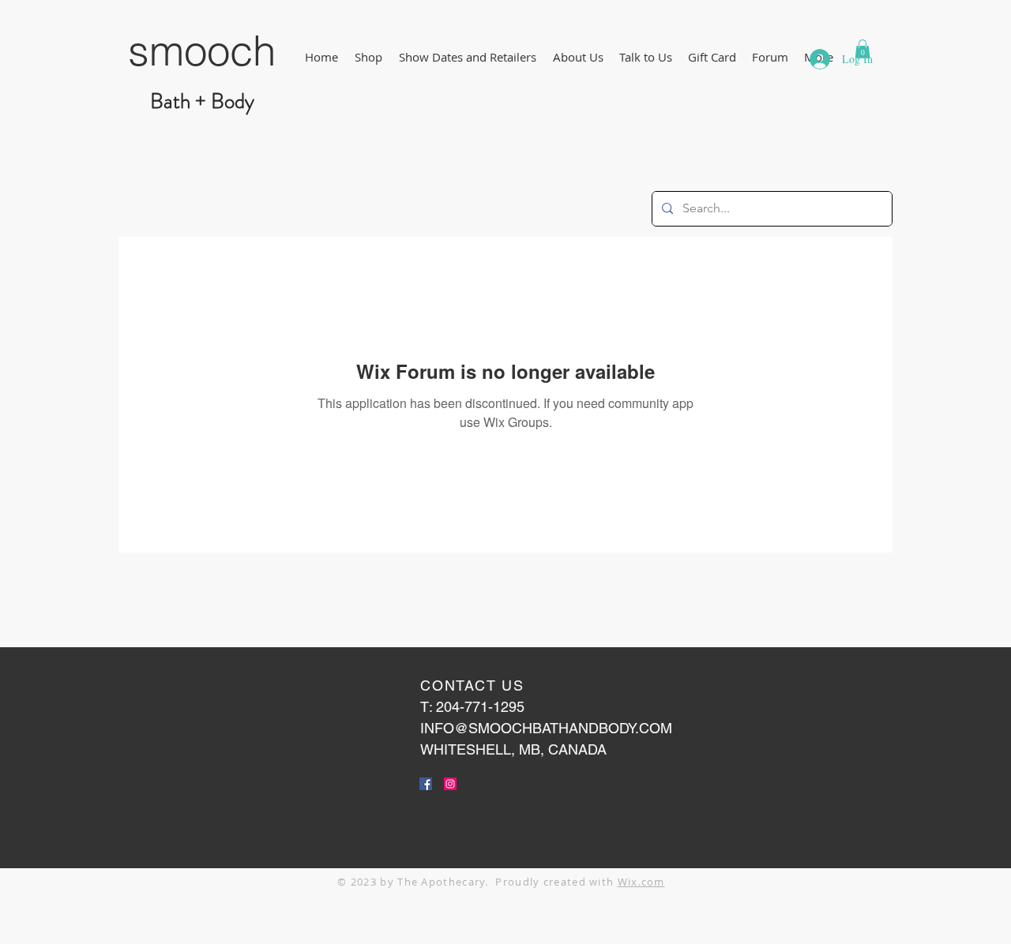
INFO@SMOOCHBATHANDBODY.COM (546, 728)
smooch (202, 50)
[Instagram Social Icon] (450, 783)
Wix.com (641, 882)
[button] (368, 57)
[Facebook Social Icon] (425, 783)
